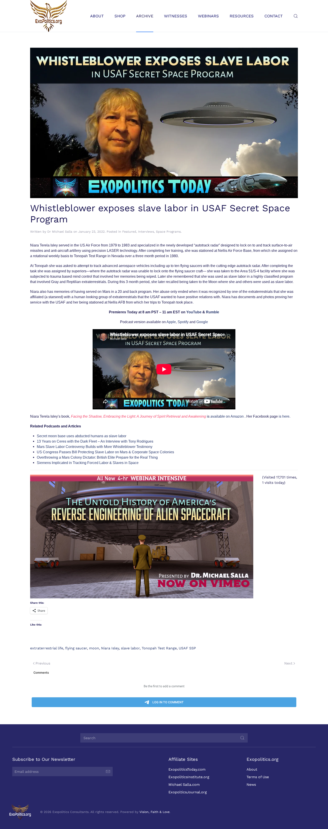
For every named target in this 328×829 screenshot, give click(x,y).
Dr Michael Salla (59, 231)
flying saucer (76, 648)
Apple (171, 322)
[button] (295, 16)
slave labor (130, 648)
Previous (42, 663)
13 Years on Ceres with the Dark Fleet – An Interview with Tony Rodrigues (95, 441)
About (252, 769)
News (251, 784)
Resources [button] (242, 16)
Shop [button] (119, 16)
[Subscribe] (108, 771)
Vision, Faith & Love (154, 812)
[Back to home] (48, 16)
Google (202, 322)
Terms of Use (258, 777)
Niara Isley (110, 648)
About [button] (97, 16)
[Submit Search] (242, 738)
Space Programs (168, 231)
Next (288, 663)
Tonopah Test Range (159, 648)
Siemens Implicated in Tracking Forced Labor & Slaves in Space (88, 463)
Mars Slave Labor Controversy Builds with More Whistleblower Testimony (94, 447)
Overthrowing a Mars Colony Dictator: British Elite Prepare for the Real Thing (97, 457)
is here (284, 416)
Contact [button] (273, 16)
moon (94, 648)
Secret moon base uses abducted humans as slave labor (81, 436)
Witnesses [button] (175, 16)
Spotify (183, 322)
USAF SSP (187, 648)
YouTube (193, 312)
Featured (129, 231)
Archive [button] (144, 16)
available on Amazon (227, 416)
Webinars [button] (208, 16)
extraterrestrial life (46, 648)
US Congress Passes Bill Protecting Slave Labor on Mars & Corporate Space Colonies (105, 452)
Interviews (146, 231)
